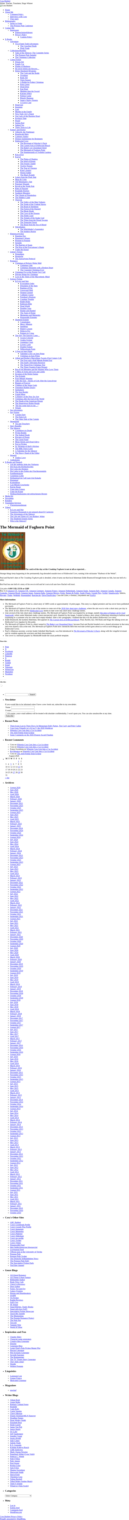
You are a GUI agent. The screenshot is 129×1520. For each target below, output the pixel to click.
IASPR (13, 1295)
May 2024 (14, 844)
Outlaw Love (20, 458)
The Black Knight (27, 175)
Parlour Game (25, 96)
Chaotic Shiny (15, 1337)
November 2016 (16, 1048)
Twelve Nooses (26, 166)
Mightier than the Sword (30, 91)
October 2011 (15, 1186)
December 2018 (16, 991)
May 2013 (14, 1143)
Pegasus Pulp (15, 1254)
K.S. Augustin (15, 1445)
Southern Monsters (22, 193)
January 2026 (15, 801)
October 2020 (15, 941)
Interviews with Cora (18, 17)
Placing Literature (17, 1350)
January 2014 (15, 1124)
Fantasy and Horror (18, 130)
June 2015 (14, 1086)
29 (19, 772)
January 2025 (15, 826)
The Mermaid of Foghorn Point (32, 150)
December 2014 (16, 1100)
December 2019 (16, 964)
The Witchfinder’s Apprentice (32, 229)
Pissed (17, 121)
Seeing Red (19, 123)
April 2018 (14, 1009)
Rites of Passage (21, 188)
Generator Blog (16, 1346)
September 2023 (16, 862)
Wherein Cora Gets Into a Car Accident (25, 730)
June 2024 (14, 842)
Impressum (14, 30)
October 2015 (15, 1077)
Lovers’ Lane (25, 345)
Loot (17, 109)
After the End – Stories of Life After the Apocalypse (36, 381)
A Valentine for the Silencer (26, 451)
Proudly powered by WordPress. (13, 1519)
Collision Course (27, 295)
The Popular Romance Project (22, 1318)
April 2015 (14, 1091)
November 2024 (16, 830)
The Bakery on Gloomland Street (33, 148)
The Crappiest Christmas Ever (32, 270)
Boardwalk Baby (22, 134)
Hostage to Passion (22, 240)
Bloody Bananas (26, 98)
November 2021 (16, 912)
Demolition (19, 254)
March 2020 (15, 957)
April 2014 (14, 1118)
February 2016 (16, 1068)
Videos (8, 507)
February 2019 (16, 987)
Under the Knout (22, 250)
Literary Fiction (16, 252)
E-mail (8, 710)
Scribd (104, 593)
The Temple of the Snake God (32, 218)
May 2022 (14, 898)
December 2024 (16, 828)
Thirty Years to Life (23, 127)
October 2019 (15, 968)
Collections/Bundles (18, 51)
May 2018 (14, 1007)
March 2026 (15, 797)
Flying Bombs (20, 433)
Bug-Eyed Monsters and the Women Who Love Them (36, 369)
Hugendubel (26, 595)
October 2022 (15, 887)
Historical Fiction (17, 234)
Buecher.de (36, 595)
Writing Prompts (16, 1366)
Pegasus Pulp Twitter (18, 1256)
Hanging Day (20, 236)
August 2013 (15, 1136)
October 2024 (15, 833)
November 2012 (16, 1156)
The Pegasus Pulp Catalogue (21, 26)
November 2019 (16, 966)
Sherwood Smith (16, 1472)
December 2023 (16, 855)
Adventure (14, 41)
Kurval (18, 157)
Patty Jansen (15, 1461)
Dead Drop (24, 87)
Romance (14, 261)
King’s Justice (25, 170)
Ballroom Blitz (26, 304)
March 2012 (15, 1174)
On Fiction (14, 1298)
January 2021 (15, 935)
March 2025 (15, 821)
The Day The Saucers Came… (27, 335)
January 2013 (15, 1152)
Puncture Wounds (22, 184)
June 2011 (14, 1195)
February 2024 (16, 851)
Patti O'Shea (15, 1459)
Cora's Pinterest (16, 1234)
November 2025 (16, 806)
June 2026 (14, 790)
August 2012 (15, 1163)
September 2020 (16, 944)
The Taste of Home (28, 313)
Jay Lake (13, 1432)
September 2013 (16, 1134)
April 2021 (14, 928)
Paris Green (24, 84)
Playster (3, 595)
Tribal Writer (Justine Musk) (21, 1481)
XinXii (92, 595)
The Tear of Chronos (28, 168)
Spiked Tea (19, 125)
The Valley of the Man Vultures (32, 202)
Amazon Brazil (14, 593)
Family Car (19, 64)
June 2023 (14, 869)
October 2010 (15, 1213)
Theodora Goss (16, 1477)
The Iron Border (21, 392)
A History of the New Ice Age (27, 397)
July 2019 (14, 975)
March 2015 (15, 1093)
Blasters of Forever (22, 383)
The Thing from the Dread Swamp (34, 220)
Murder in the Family (23, 112)
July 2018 (14, 1002)
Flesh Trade (24, 48)
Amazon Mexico (52, 593)
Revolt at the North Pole (24, 186)
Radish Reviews (16, 1300)
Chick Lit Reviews (17, 1284)
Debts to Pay (25, 331)
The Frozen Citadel (28, 164)
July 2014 (14, 1111)
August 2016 (15, 1054)
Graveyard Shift (26, 290)
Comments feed (16, 1510)
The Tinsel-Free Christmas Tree (32, 365)
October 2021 (15, 914)
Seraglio (18, 243)
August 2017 (15, 1027)
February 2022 (16, 905)
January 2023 (15, 880)
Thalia (9, 595)
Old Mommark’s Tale (23, 182)
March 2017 (15, 1039)
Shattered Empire (22, 320)
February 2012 (16, 1176)
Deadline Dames (16, 1418)
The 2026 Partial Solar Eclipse (22, 733)
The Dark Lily (21, 417)
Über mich (14, 19)
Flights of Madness (22, 66)
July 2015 (14, 1084)
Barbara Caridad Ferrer (19, 1404)
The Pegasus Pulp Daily (19, 1261)
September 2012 (16, 1161)
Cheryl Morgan (16, 1413)
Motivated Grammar (18, 1380)
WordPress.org (16, 1512)
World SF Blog (16, 1327)
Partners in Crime (27, 333)
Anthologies (15, 460)
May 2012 (14, 1170)
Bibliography (10, 21)
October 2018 (15, 996)
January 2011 (15, 1206)
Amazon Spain (82, 591)
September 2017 (16, 1025)
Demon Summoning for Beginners (29, 139)
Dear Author (15, 1286)
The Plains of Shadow (29, 159)
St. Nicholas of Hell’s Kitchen (27, 446)
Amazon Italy (94, 591)
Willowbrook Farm (27, 349)
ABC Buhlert (15, 1222)
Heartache (19, 256)
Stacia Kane (15, 1475)
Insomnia (18, 107)
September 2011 (16, 1188)
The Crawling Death (28, 46)
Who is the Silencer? (18, 521)
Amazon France (51, 591)
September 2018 (16, 998)
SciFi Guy (14, 1302)
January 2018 (15, 1016)
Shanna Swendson (17, 1470)
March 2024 (15, 849)
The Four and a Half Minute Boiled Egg (36, 360)
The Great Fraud (21, 439)
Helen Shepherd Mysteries (25, 71)
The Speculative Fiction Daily (22, 1263)
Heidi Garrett (15, 1425)
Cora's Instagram (16, 1229)
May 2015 (14, 1088)
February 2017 (16, 1041)
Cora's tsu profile (17, 1238)
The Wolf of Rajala (27, 161)
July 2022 (14, 894)
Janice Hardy (15, 1429)
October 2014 (15, 1104)
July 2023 (14, 867)
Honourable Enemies (28, 317)
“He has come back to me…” (26, 406)
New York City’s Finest (24, 114)
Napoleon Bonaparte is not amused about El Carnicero (31, 512)
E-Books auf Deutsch (13, 462)
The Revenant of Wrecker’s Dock (33, 143)
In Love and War (22, 281)
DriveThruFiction (49, 595)
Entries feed (15, 1508)
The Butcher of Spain (23, 245)
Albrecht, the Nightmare (24, 132)
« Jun (7, 778)
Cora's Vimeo (15, 1243)
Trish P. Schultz (16, 1484)
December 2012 (16, 1154)
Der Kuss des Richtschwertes (21, 467)
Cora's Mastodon (17, 1231)
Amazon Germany (36, 591)
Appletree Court (26, 342)
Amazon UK (23, 591)
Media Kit (9, 496)
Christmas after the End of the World (29, 399)
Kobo (62, 593)
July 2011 (14, 1192)
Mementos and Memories (30, 315)
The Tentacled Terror (28, 222)
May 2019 (14, 980)
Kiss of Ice (19, 155)
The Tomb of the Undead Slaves (33, 204)
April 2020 (14, 955)
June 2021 (14, 923)
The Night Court (26, 216)
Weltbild (16, 595)
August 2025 (15, 812)
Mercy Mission (26, 324)
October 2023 (15, 860)
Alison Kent (15, 1400)
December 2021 (16, 910)
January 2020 (15, 962)
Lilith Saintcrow (16, 1450)
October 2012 (15, 1158)
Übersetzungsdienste (18, 505)
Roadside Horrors (22, 191)
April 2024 (14, 846)
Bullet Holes (25, 302)
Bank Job (24, 78)
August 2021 (15, 919)
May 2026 (14, 792)
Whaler (18, 408)
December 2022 (16, 882)
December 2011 (16, 1181)
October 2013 (15, 1131)
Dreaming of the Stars (29, 286)
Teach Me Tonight (17, 1314)
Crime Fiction (15, 60)
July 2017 (14, 1029)
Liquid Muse (20, 394)
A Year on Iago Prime (23, 351)
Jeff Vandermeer (16, 1434)
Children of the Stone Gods (26, 385)
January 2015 (15, 1097)
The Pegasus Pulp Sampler (25, 55)
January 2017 (15, 1043)
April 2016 (14, 1063)
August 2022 (15, 892)
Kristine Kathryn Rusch (19, 1447)
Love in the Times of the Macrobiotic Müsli (32, 277)
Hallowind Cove (21, 141)
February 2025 (16, 824)
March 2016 (15, 1066)
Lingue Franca (16, 1378)
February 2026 (16, 799)
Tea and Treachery (22, 424)
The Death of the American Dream (29, 401)
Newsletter (9, 498)
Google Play (96, 593)
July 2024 (14, 840)
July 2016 (14, 1057)
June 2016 (14, 1059)
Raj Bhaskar (15, 751)
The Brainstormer (17, 1357)
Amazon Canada (107, 591)
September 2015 (16, 1079)
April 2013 (14, 1145)
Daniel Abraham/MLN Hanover (23, 1416)
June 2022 (14, 896)
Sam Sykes (14, 1468)
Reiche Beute (15, 487)
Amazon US (12, 591)
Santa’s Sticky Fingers (29, 100)
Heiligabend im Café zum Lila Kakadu (25, 478)
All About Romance (18, 1275)
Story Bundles (15, 426)
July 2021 (14, 921)
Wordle (13, 1364)
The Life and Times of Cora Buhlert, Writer (27, 516)
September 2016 (16, 1052)
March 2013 (15, 1147)
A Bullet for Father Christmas (32, 82)
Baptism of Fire (26, 288)
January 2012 (15, 1179)
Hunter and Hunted (28, 311)
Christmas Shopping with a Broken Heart (36, 268)
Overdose (24, 75)
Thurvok (18, 200)
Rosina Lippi (15, 1465)
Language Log (16, 1376)
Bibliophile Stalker (17, 1280)
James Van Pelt (16, 1427)
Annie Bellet (15, 1402)
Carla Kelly (14, 1409)
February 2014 (16, 1122)
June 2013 (14, 1140)
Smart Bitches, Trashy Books (21, 1307)
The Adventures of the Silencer (22, 514)
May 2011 (14, 1197)
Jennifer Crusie (16, 1436)
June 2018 (14, 1005)
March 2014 (15, 1120)
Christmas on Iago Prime (30, 356)
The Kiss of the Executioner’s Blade (29, 247)
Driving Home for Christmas (26, 274)
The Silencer (15, 428)
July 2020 (14, 948)
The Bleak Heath (27, 211)
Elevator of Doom (22, 437)
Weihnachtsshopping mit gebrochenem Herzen (28, 494)
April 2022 (14, 901)
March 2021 (15, 930)
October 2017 (15, 1023)
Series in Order (16, 23)
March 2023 (15, 876)
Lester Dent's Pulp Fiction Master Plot (25, 1348)
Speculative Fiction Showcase (22, 1311)
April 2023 (14, 873)
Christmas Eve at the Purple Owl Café (30, 272)
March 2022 (15, 903)
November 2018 (16, 993)
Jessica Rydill (15, 1438)
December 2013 (16, 1127)
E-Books (8, 39)
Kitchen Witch (26, 93)
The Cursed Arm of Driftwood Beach (35, 145)
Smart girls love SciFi (18, 1309)
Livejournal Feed (17, 1249)
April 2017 (14, 1036)
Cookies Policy (26, 37)
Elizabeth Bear (16, 1422)
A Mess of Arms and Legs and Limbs (30, 372)
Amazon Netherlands (66, 591)
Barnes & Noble (72, 593)
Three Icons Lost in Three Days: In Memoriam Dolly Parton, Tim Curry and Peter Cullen (45, 726)
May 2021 (14, 925)
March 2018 (15, 1011)
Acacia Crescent (26, 338)
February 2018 (16, 1014)
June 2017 (14, 1032)
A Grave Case (25, 103)
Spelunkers (19, 390)
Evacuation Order (27, 283)
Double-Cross (25, 308)
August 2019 (15, 973)
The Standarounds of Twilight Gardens (35, 152)
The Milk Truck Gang (24, 449)
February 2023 (16, 878)
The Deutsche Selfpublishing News (24, 1259)
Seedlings (24, 326)
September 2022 (16, 889)
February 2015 (16, 1095)
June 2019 (14, 977)
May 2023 (14, 871)
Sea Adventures (16, 410)
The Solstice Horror (28, 231)
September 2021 (16, 916)
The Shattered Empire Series (21, 519)
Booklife (13, 1407)
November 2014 (16, 1102)
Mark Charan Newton (19, 1452)
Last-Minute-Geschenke (19, 485)
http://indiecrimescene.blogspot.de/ (24, 1247)
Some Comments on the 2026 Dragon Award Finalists (31, 735)
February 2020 (16, 959)
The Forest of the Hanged (30, 209)
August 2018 (15, 1000)
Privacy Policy (21, 35)
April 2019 (14, 982)
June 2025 (14, 815)
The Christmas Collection (25, 57)
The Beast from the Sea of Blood (33, 225)
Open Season (25, 80)
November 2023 (16, 858)
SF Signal (14, 1305)
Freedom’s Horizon (28, 297)
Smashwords (113, 593)
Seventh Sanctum (17, 1355)
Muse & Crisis (21, 179)
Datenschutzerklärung (24, 32)
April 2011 (14, 1199)
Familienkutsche (16, 473)
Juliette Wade (15, 1443)
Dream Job (19, 62)
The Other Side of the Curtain (27, 419)
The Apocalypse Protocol (25, 259)
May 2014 (14, 1115)
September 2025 (16, 810)
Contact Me (9, 28)
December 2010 (16, 1208)
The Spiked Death (22, 435)
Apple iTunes (85, 593)
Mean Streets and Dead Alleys (27, 442)
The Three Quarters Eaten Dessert (33, 367)
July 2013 (14, 1138)
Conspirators (25, 322)
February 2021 (16, 932)
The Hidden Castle (22, 198)
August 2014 (15, 1109)
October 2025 (15, 808)
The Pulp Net (15, 1320)
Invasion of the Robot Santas (26, 374)
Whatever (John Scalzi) (19, 1486)
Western (13, 455)
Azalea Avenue (26, 340)
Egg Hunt (24, 89)
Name (7, 707)
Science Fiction (16, 279)
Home (7, 10)
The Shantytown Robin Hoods (27, 403)
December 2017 (16, 1018)
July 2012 (14, 1165)
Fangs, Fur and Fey (18, 1289)
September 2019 (16, 971)
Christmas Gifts (26, 265)
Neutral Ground (26, 292)
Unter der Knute (16, 492)
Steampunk (14, 421)
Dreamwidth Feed (17, 1245)
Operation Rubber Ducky (25, 387)
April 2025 (14, 819)
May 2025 (14, 817)
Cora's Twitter (15, 1240)
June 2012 (14, 1167)
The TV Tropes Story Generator (23, 1359)
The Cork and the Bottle (29, 73)
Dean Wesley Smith (18, 1420)
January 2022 (15, 907)
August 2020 (15, 946)
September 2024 (16, 835)
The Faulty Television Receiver (32, 363)
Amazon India (39, 593)
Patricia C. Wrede (17, 1456)
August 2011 (15, 1190)
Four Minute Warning (23, 378)
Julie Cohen (15, 1441)
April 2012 (14, 1172)
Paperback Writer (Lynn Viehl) (22, 1454)
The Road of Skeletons (29, 207)
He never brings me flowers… (27, 69)
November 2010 (16, 1210)
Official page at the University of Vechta (26, 1252)
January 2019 (15, 989)
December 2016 (16, 1045)
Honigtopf (14, 480)
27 (14, 772)
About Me (9, 12)
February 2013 (16, 1149)
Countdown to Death (23, 430)
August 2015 (15, 1082)
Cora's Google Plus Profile (20, 1227)
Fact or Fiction (21, 444)
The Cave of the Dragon (30, 213)
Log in (12, 1505)
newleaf (13, 1390)
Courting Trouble (27, 299)
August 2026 (15, 788)
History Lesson (26, 329)
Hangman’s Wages (22, 238)
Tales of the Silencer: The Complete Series (32, 53)
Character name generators (20, 1339)
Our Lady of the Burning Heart (27, 116)
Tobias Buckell (16, 1479)
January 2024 (15, 853)
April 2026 (14, 794)
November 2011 (16, 1183)
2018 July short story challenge (73, 608)
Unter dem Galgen (17, 489)
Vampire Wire (15, 1325)
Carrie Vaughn (16, 1411)
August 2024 (15, 837)
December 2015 (16, 1072)
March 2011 (15, 1201)
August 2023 (15, 864)
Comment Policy (16, 14)
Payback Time (20, 118)
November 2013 (16, 1129)
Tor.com (13, 1323)
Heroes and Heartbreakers (20, 1293)
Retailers (8, 501)
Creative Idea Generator (19, 1341)
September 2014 (16, 1106)
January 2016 (15, 1070)
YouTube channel (17, 1265)
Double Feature (26, 347)
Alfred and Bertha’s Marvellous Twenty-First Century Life (38, 358)
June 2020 (14, 950)
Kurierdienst (15, 482)
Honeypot (19, 105)
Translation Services (13, 503)
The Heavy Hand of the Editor (27, 453)
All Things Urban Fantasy (20, 1277)
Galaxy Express (16, 1291)
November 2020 (16, 939)
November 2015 (16, 1075)
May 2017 (14, 1034)
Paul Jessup (14, 1463)
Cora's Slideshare (17, 1236)
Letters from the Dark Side (25, 177)
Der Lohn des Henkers (19, 469)
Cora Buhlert (5, 1)
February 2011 (16, 1204)
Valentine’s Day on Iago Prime (32, 354)
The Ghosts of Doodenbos (25, 195)
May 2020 (14, 953)
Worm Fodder (25, 173)
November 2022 (16, 885)
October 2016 (15, 1050)
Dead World (25, 306)
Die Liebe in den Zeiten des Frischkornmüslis (28, 471)
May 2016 (14, 1061)
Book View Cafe (17, 1282)
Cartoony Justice (21, 136)
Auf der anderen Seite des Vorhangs (24, 464)
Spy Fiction (14, 412)
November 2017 (16, 1020)
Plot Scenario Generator (19, 1353)
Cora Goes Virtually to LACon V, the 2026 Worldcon (31, 728)
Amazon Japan (27, 593)
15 (19, 767)
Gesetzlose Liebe (17, 476)
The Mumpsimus (17, 1316)
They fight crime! (17, 1362)
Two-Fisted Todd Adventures (26, 44)
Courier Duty (20, 415)
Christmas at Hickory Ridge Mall (28, 263)
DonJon (13, 1344)
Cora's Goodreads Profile (20, 1225)
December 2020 (16, 937)
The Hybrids (20, 376)
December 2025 (16, 803)
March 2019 (15, 984)
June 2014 (14, 1113)
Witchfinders (20, 227)
